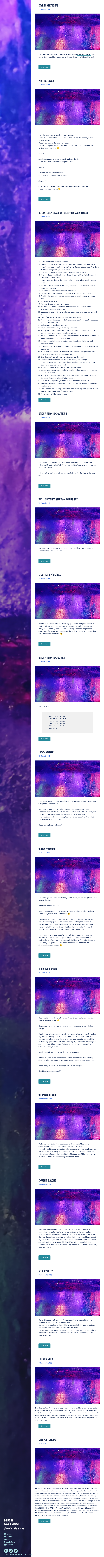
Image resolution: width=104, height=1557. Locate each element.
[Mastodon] (6, 1551)
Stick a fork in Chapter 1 (52, 658)
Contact (9, 1545)
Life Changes (45, 1359)
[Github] (11, 1551)
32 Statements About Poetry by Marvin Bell (63, 213)
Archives (9, 1537)
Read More (44, 67)
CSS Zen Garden (84, 54)
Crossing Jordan (47, 969)
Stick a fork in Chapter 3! (52, 413)
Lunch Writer (46, 752)
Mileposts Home (47, 1440)
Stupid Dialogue (47, 1095)
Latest (9, 1534)
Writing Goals (46, 81)
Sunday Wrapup (47, 849)
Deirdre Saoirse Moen (12, 1522)
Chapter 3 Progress (49, 575)
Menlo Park (10, 1542)
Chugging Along (47, 1180)
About (8, 1539)
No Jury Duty (45, 1271)
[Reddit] (16, 1551)
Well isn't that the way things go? (58, 499)
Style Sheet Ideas (48, 5)
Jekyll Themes (28, 1554)
